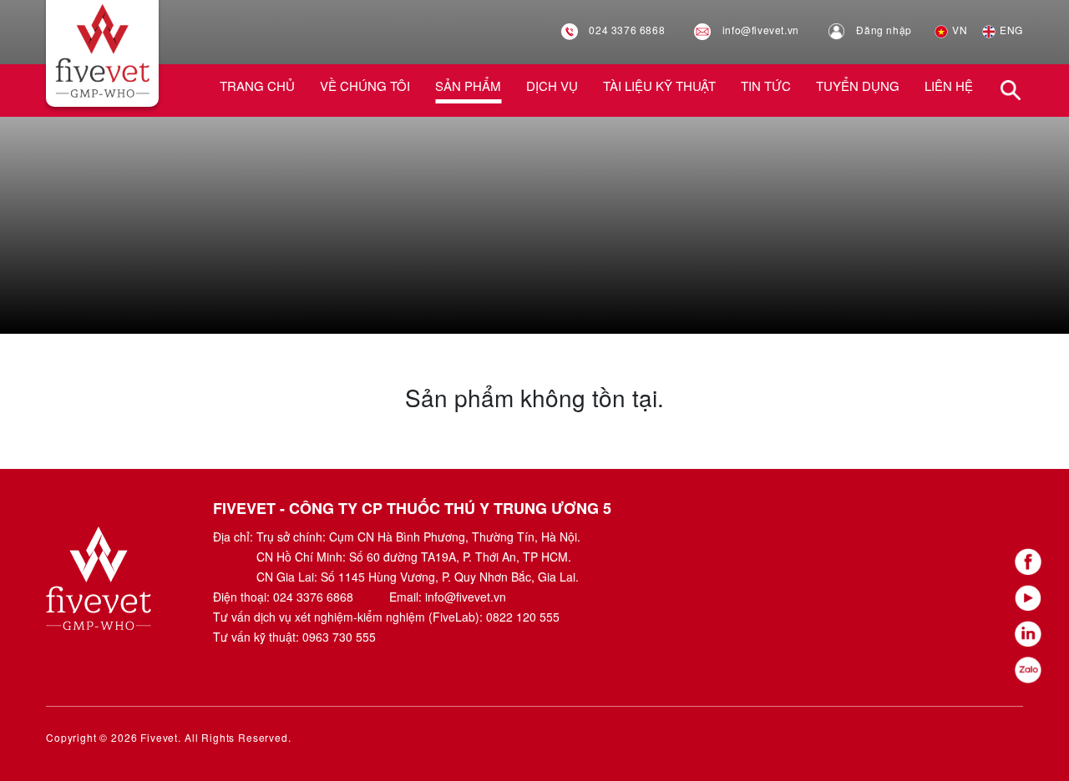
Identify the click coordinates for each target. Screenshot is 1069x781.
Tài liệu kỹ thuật (659, 85)
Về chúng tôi (365, 85)
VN (959, 30)
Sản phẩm (468, 85)
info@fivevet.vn (759, 30)
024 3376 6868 (625, 30)
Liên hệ (949, 85)
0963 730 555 (339, 636)
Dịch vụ (552, 85)
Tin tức (766, 85)
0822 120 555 (523, 616)
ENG (1010, 30)
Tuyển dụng (857, 85)
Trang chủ (257, 85)
